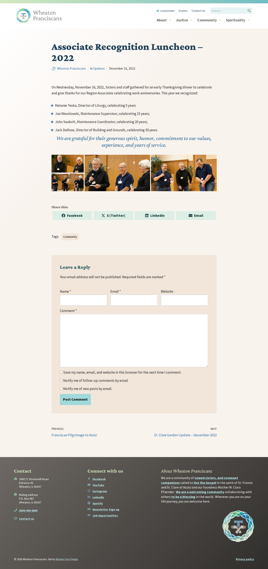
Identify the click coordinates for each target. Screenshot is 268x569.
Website (167, 291)
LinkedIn (98, 497)
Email (115, 291)
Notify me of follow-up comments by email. (96, 380)
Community (207, 20)
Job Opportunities (105, 515)
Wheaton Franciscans (71, 68)
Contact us (26, 519)
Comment (68, 310)
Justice (182, 20)
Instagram (100, 491)
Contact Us (198, 11)
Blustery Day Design (67, 559)
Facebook (99, 479)
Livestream (168, 11)
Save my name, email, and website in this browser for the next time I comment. (122, 372)
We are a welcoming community (200, 492)
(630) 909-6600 (28, 510)
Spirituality (235, 20)
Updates (99, 68)
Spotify (98, 503)
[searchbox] (231, 11)
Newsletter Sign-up (106, 509)
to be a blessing (183, 497)
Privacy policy (245, 559)
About (162, 20)
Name (65, 291)
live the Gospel (205, 483)
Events (183, 11)
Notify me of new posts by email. (87, 388)
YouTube (98, 485)
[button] (249, 11)
